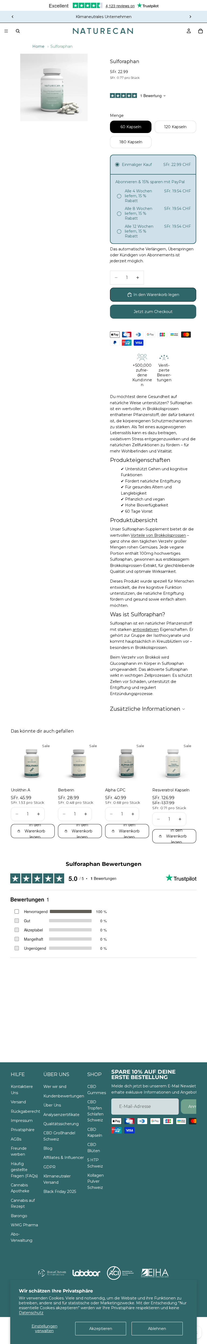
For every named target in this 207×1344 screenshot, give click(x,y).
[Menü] (6, 31)
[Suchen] (18, 31)
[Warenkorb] (200, 31)
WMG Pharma (24, 1225)
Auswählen (145, 775)
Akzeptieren (100, 1328)
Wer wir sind (54, 1086)
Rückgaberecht (25, 1111)
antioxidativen (146, 629)
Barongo (19, 1215)
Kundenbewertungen (63, 1096)
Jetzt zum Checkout (153, 311)
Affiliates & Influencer (63, 1157)
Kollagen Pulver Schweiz (95, 1181)
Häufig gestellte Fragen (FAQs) (24, 1169)
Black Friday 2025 (59, 1191)
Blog (47, 1148)
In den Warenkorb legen (156, 294)
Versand (18, 1102)
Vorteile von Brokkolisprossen (158, 535)
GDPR (49, 1167)
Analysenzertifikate (61, 1114)
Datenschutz (31, 1312)
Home (38, 46)
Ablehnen (157, 1328)
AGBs (16, 1139)
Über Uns (52, 1105)
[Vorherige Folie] (13, 17)
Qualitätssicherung (61, 1123)
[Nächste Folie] (190, 17)
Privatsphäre (22, 1129)
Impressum (22, 1120)
